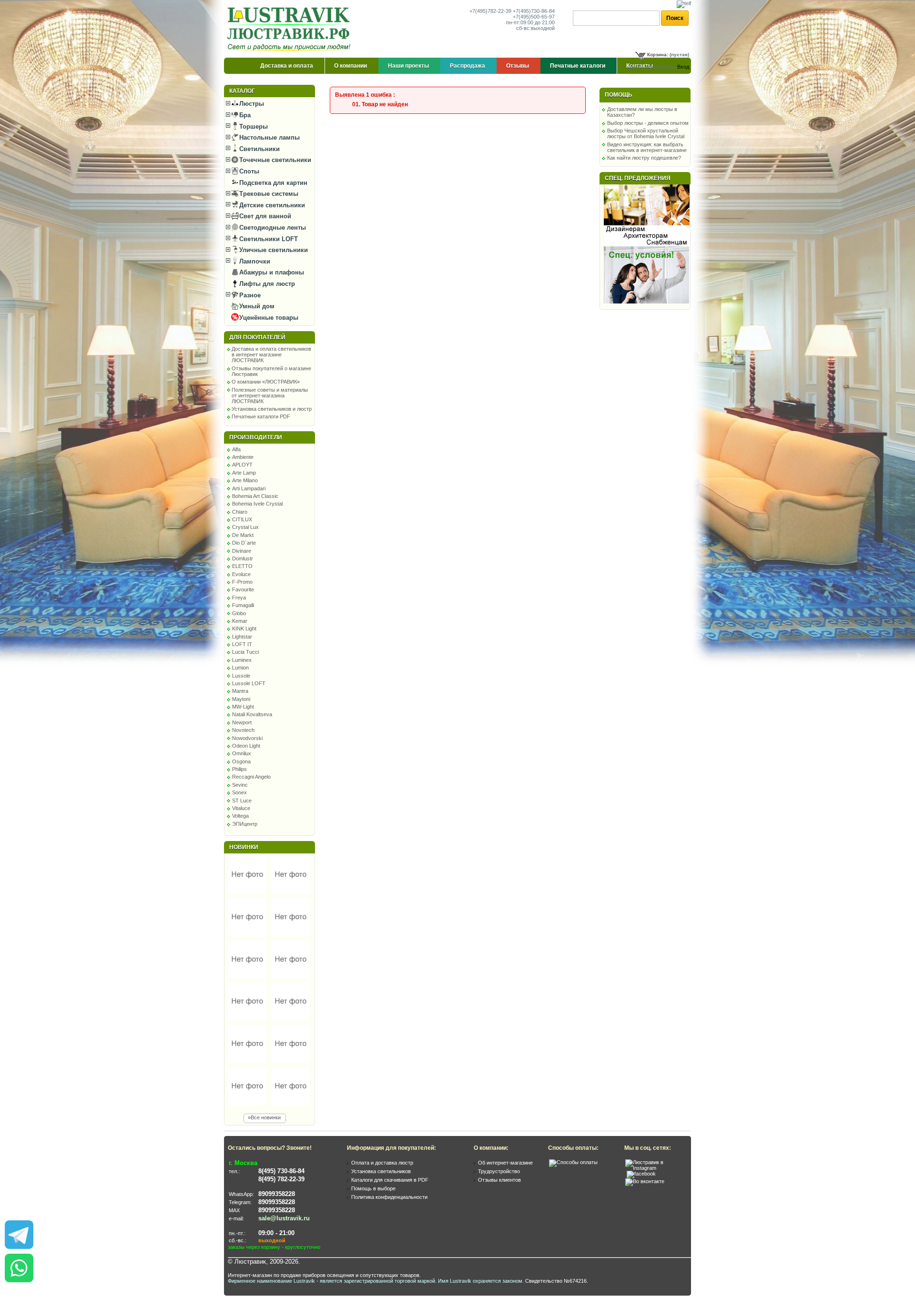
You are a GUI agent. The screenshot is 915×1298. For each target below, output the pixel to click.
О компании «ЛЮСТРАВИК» (266, 382)
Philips (239, 769)
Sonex (239, 792)
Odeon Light (246, 746)
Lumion (240, 667)
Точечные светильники (274, 159)
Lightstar (242, 636)
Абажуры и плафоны (270, 272)
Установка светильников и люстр (272, 409)
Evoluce (241, 574)
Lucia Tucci (245, 652)
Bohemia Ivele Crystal (257, 504)
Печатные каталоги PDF (261, 416)
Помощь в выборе (373, 1188)
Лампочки (253, 261)
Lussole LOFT (248, 683)
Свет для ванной (264, 216)
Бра (244, 115)
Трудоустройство (499, 1171)
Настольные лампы (268, 137)
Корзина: (657, 54)
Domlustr (242, 558)
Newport (242, 722)
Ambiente (243, 457)
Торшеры (252, 126)
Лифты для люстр (266, 283)
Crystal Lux (245, 527)
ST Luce (242, 800)
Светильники (258, 148)
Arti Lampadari (248, 488)
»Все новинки (264, 1117)
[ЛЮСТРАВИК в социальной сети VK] (644, 1181)
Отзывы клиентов (499, 1180)
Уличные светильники (272, 250)
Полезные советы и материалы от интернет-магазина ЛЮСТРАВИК (270, 395)
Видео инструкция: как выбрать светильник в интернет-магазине (647, 147)
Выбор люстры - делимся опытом (648, 123)
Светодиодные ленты (271, 227)
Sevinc (240, 785)
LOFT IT (242, 644)
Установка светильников (381, 1171)
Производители (255, 437)
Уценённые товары (267, 317)
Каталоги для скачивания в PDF (389, 1180)
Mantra (240, 691)
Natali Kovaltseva (252, 714)
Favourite (243, 589)
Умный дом (255, 306)
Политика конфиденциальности (389, 1197)
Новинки (243, 847)
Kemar (239, 621)
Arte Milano (245, 480)
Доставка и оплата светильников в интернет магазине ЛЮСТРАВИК (271, 354)
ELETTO (242, 566)
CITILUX (242, 519)
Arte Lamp (244, 473)
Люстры (250, 103)
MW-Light (243, 707)
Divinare (241, 551)
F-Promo (242, 582)
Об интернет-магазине (505, 1163)
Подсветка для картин (272, 182)
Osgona (241, 761)
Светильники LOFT (267, 239)
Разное (249, 295)
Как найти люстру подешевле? (644, 158)
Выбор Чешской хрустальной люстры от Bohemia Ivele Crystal (645, 133)
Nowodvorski (247, 738)
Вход (683, 67)
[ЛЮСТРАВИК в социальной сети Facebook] (641, 1173)
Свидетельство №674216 (556, 1281)
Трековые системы (267, 193)
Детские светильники (271, 205)
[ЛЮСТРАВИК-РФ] (290, 29)
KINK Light (244, 628)
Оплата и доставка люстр (382, 1163)
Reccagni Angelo (251, 777)
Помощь (618, 94)
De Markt (243, 535)
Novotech (243, 730)
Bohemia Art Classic (255, 496)
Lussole (241, 676)
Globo (239, 613)
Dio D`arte (244, 543)
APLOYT (242, 464)
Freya (239, 597)
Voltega (240, 816)
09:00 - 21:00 (276, 1233)
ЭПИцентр (244, 824)
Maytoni (241, 699)
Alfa (236, 449)
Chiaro (239, 512)
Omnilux (241, 753)
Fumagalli (243, 605)
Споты (248, 171)
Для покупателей (257, 337)
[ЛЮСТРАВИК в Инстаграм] (655, 1168)
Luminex (242, 660)
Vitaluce (241, 808)
